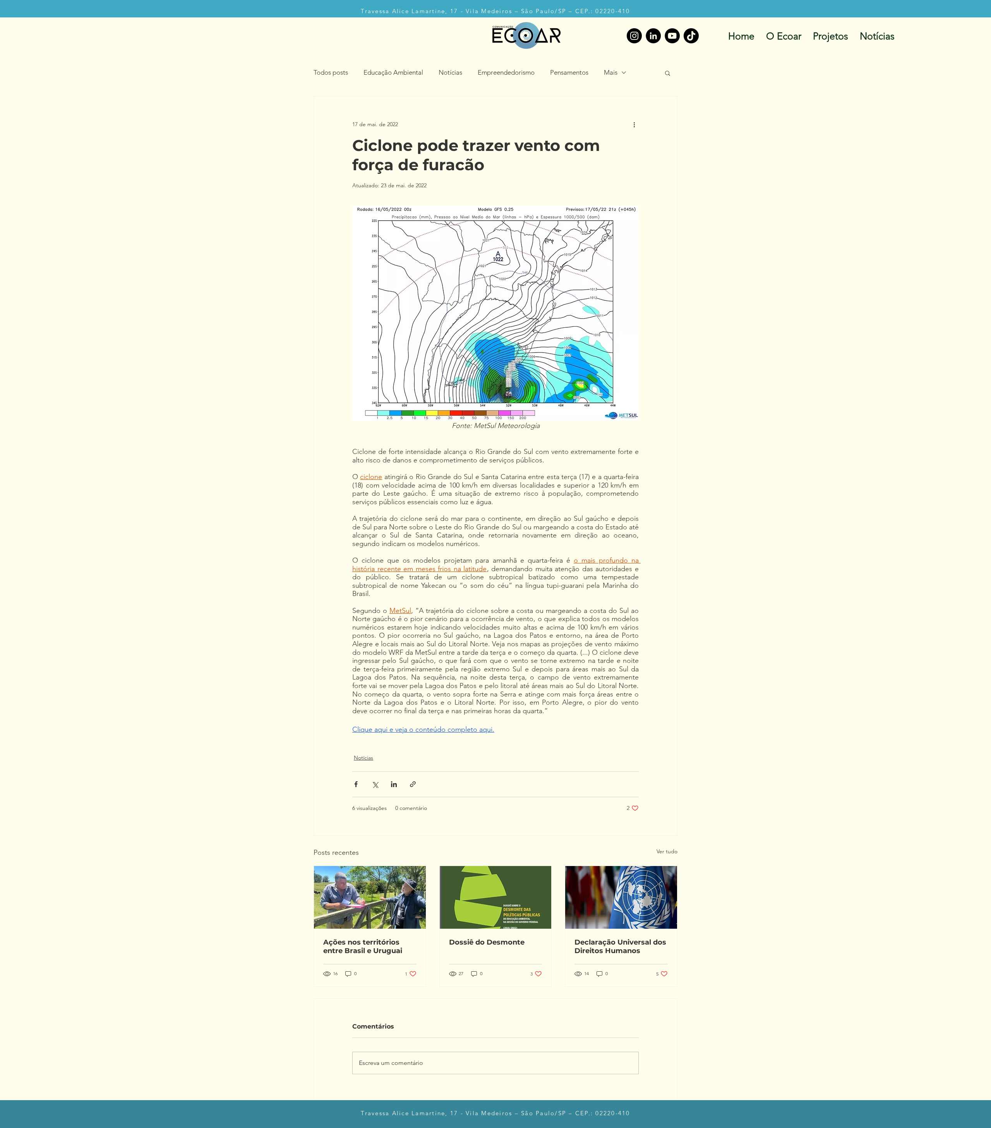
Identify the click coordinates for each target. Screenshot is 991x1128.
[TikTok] (691, 35)
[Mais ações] (634, 124)
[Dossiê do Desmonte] (496, 897)
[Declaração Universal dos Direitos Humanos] (621, 897)
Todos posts (331, 72)
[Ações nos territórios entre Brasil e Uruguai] (370, 897)
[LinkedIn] (653, 35)
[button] (667, 73)
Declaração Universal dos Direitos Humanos (620, 946)
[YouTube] (672, 35)
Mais (610, 72)
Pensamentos (569, 72)
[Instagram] (634, 35)
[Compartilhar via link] (413, 784)
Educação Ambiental (393, 72)
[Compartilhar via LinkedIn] (394, 784)
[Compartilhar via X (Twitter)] (375, 784)
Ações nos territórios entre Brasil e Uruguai (362, 946)
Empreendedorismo (506, 72)
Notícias (450, 72)
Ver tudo (667, 851)
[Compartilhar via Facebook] (356, 784)
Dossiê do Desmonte (487, 942)
